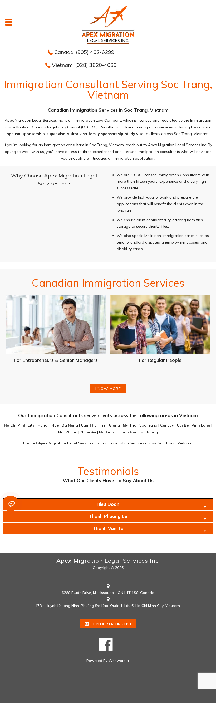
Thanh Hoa (127, 432)
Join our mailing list (111, 624)
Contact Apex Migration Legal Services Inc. (62, 443)
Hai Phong (67, 432)
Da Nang (70, 425)
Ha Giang (149, 432)
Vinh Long (201, 425)
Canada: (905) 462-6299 (84, 52)
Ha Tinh (106, 432)
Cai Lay (167, 425)
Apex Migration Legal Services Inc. (108, 560)
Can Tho (89, 425)
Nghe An (88, 432)
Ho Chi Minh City (19, 425)
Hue (55, 425)
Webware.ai (119, 660)
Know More (108, 388)
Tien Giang (110, 425)
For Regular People (160, 360)
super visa (56, 133)
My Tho (129, 425)
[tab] (108, 504)
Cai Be (183, 425)
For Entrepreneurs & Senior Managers (56, 360)
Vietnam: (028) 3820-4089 (84, 65)
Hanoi (42, 425)
